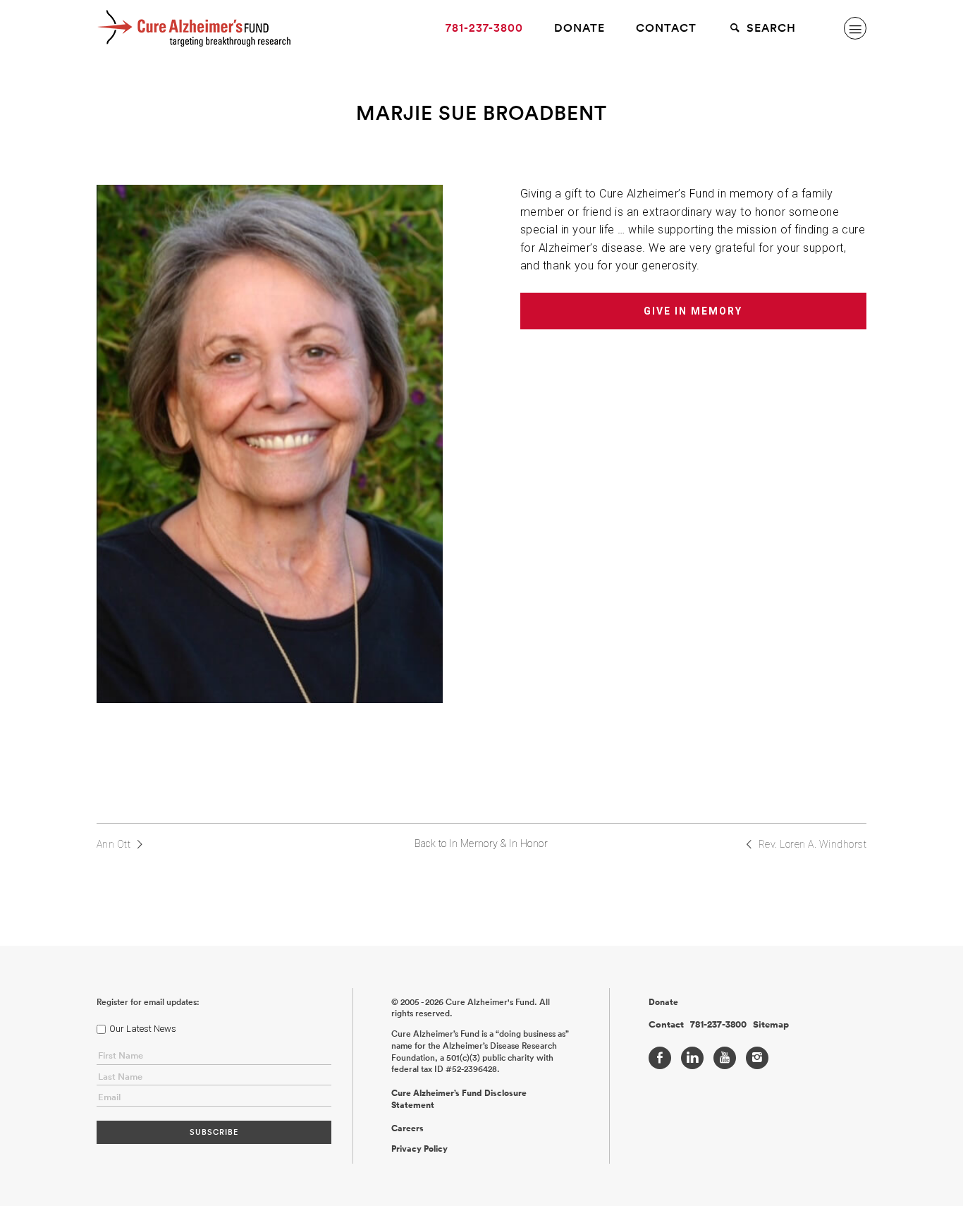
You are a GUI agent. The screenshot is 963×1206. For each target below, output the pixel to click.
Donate (579, 27)
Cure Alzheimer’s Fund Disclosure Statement (459, 1099)
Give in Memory (693, 311)
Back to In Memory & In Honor (481, 843)
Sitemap (771, 1024)
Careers (407, 1128)
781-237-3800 (484, 27)
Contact (666, 27)
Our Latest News (142, 1028)
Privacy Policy (419, 1149)
